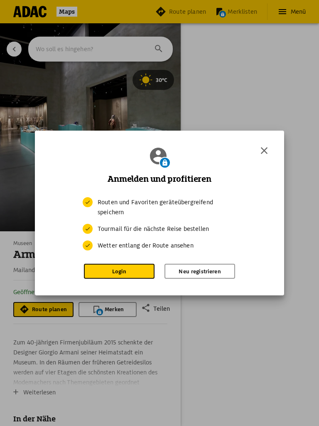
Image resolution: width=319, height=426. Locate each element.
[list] (159, 223)
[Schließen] (264, 151)
